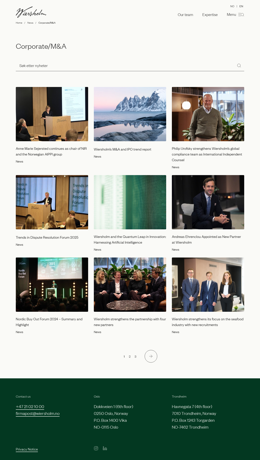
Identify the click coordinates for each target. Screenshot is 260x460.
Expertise (210, 14)
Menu (231, 14)
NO (232, 6)
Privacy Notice (27, 449)
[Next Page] (151, 356)
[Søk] (239, 65)
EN (241, 6)
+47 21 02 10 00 (30, 406)
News (30, 22)
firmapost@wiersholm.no (38, 413)
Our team (185, 14)
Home (19, 22)
